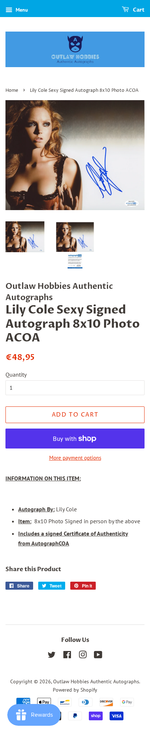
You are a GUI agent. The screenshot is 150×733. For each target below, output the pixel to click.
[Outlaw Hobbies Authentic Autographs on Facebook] (67, 656)
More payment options (75, 457)
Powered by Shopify (75, 690)
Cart (138, 10)
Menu (21, 10)
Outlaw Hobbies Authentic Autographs (96, 681)
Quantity (16, 374)
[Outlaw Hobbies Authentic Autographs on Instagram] (83, 656)
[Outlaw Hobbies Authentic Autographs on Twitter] (52, 656)
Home (11, 90)
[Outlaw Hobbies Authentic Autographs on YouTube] (98, 656)
